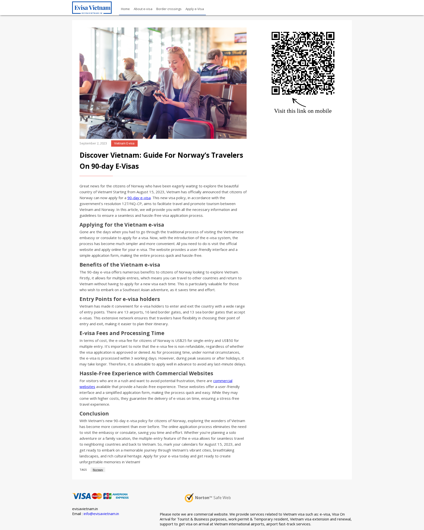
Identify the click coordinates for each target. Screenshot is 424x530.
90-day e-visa (139, 197)
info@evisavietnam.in (101, 513)
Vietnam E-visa (124, 143)
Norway (98, 469)
